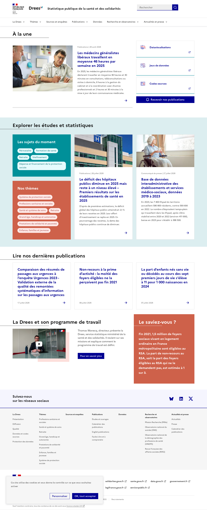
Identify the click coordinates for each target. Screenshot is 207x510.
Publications (78, 21)
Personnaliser (59, 496)
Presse (174, 424)
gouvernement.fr (178, 481)
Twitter (190, 398)
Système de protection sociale (35, 197)
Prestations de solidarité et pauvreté (38, 223)
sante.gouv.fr (137, 481)
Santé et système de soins (32, 210)
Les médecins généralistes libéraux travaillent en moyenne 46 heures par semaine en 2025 (98, 59)
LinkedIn (181, 398)
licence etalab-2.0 (74, 506)
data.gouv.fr (157, 481)
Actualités (176, 419)
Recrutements (118, 499)
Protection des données (23, 441)
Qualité (16, 429)
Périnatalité (25, 150)
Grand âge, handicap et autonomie (37, 217)
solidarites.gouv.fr (114, 481)
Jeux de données (159, 65)
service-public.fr (138, 487)
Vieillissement (39, 157)
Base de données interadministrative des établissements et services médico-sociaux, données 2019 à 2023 (162, 188)
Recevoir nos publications (167, 100)
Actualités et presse (154, 21)
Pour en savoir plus (91, 356)
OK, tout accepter (85, 496)
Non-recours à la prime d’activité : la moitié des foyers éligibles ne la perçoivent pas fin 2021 (98, 276)
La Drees (17, 21)
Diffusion (17, 424)
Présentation (18, 419)
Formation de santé (46, 150)
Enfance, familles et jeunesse (34, 230)
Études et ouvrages (100, 419)
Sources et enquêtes (56, 21)
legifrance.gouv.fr (114, 487)
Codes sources (158, 83)
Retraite (23, 157)
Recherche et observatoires (121, 21)
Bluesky (171, 398)
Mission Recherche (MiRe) (156, 422)
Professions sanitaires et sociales (36, 203)
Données (97, 21)
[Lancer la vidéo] (39, 344)
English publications (100, 432)
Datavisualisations (160, 47)
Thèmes (34, 21)
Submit (175, 7)
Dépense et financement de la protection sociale (40, 165)
